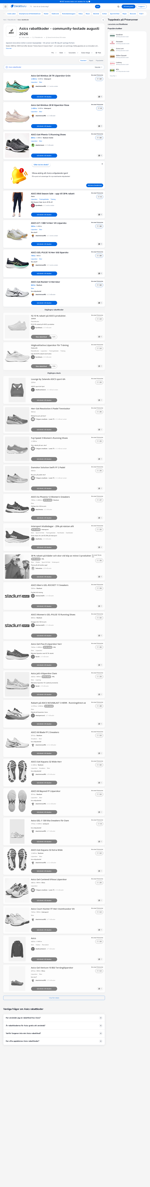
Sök (97, 6)
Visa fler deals (54, 998)
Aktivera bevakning (95, 185)
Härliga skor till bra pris (38, 506)
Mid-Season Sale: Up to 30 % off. (42, 202)
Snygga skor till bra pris (38, 622)
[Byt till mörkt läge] (118, 6)
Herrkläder (60, 533)
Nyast (91, 61)
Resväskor (45, 945)
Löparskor (34, 82)
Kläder (38, 562)
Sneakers (34, 739)
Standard (83, 61)
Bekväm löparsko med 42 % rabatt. (42, 653)
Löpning (38, 680)
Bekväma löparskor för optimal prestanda (44, 683)
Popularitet (99, 61)
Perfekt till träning (37, 592)
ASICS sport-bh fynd (37, 386)
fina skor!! (34, 232)
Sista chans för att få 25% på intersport (44, 536)
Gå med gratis (128, 6)
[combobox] (54, 53)
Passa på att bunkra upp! (39, 565)
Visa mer (9, 48)
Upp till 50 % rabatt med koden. (41, 354)
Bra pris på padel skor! (38, 475)
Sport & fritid (40, 533)
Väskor (38, 945)
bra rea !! (34, 977)
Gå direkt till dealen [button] (44, 97)
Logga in (141, 6)
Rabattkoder (12, 20)
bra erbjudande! (36, 291)
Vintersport (55, 562)
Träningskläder (44, 199)
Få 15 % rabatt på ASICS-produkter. (42, 324)
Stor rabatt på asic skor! (39, 445)
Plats (99, 53)
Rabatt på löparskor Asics (39, 712)
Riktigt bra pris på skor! (38, 416)
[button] (5, 6)
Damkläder (69, 533)
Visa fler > (113, 76)
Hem (4, 20)
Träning (53, 199)
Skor (40, 82)
